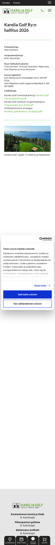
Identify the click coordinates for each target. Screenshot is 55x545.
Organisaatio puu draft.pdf (18, 104)
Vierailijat (6, 3)
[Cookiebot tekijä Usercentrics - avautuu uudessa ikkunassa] (39, 239)
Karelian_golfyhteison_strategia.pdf (23, 111)
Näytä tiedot (40, 285)
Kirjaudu (16, 3)
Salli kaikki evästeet (27, 294)
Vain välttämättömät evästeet (27, 303)
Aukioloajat (28, 517)
